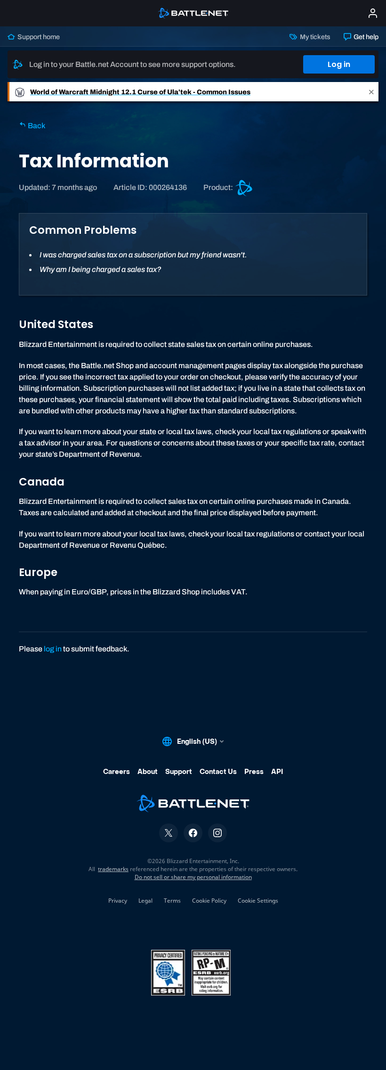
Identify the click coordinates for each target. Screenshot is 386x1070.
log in (53, 649)
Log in (339, 64)
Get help (365, 37)
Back (35, 126)
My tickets (314, 37)
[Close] (371, 91)
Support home (38, 37)
